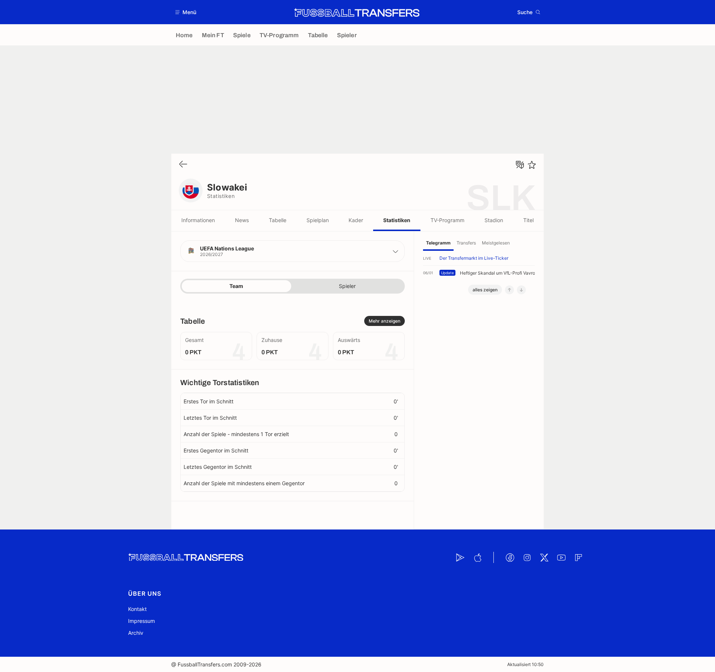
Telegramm (438, 243)
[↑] (509, 289)
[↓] (521, 289)
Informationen (198, 220)
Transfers (466, 243)
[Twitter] (544, 557)
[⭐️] (531, 164)
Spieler (347, 286)
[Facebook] (509, 557)
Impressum (141, 621)
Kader (356, 220)
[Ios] (477, 557)
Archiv (135, 633)
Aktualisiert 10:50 (525, 664)
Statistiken (396, 220)
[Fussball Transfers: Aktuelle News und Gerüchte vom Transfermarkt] (357, 12)
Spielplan (317, 220)
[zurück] (183, 165)
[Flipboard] (578, 557)
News (242, 220)
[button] (186, 12)
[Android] (460, 557)
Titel (528, 220)
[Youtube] (561, 557)
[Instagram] (527, 557)
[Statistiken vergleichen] (519, 164)
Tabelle (277, 220)
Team (236, 286)
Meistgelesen (496, 243)
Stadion (493, 220)
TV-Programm (447, 220)
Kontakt (137, 609)
